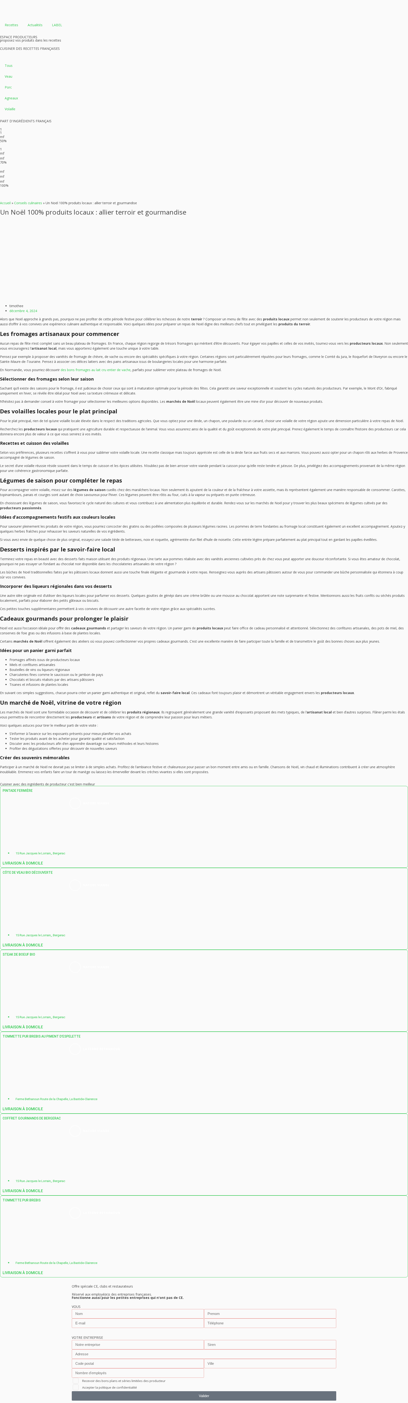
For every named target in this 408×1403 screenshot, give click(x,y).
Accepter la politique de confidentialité (109, 1387)
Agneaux (11, 98)
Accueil (5, 203)
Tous (9, 65)
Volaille (10, 109)
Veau (8, 76)
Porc (8, 87)
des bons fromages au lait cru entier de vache (96, 370)
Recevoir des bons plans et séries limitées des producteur (124, 1381)
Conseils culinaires (28, 203)
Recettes (11, 25)
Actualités (35, 25)
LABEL (57, 25)
